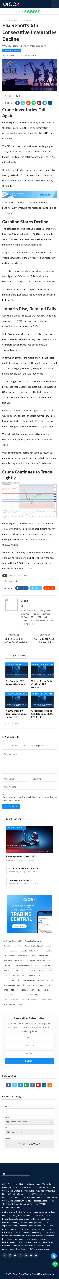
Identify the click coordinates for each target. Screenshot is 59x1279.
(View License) (41, 1194)
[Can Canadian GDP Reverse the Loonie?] (16, 670)
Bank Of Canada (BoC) (12, 945)
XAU (21, 1004)
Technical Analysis (16, 827)
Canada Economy (10, 950)
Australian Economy (33, 941)
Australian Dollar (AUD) (12, 941)
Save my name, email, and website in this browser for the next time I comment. (30, 799)
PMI (12, 989)
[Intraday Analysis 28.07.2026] (29, 839)
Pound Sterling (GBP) (25, 989)
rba (39, 989)
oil (9, 523)
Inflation (6, 975)
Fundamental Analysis (11, 51)
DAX (33, 955)
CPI (4, 955)
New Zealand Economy (36, 985)
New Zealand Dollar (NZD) (13, 985)
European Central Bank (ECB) (39, 960)
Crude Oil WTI (22, 576)
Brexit (48, 945)
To (6, 1128)
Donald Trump (43, 955)
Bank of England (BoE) (34, 945)
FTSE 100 (47, 965)
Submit (29, 1061)
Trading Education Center (13, 999)
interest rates (18, 975)
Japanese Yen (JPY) (11, 980)
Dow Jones (7, 960)
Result (8, 1138)
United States (46, 999)
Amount (8, 1107)
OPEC (5, 989)
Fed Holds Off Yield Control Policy (44, 640)
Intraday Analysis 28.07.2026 (20, 856)
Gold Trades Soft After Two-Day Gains (16, 640)
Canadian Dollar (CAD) (29, 950)
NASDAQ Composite (46, 980)
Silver (5, 994)
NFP (50, 985)
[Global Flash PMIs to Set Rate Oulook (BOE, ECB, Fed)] (42, 700)
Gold (24, 970)
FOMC (37, 965)
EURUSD (6, 965)
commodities (46, 950)
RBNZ (45, 989)
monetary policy (28, 980)
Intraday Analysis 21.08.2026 (23, 868)
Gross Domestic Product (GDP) (41, 970)
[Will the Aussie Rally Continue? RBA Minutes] (42, 670)
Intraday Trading (33, 975)
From (7, 1117)
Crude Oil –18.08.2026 (20, 880)
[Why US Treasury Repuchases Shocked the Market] (16, 700)
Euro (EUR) (19, 960)
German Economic (11, 970)
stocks (13, 994)
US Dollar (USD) (9, 1004)
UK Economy (32, 999)
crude (11, 576)
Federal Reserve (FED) (23, 965)
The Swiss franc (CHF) (28, 994)
